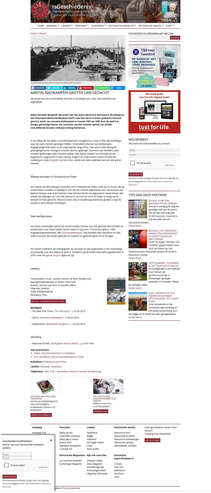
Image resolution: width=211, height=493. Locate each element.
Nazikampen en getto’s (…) (59, 324)
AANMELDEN (101, 411)
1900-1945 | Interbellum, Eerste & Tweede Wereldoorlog (72, 371)
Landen (65, 26)
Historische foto (122, 432)
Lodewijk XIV (65, 448)
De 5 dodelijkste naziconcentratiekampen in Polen (59, 356)
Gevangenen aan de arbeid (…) (65, 343)
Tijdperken (97, 26)
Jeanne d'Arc (65, 442)
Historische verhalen (120, 26)
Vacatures (119, 473)
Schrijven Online (95, 460)
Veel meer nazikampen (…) (52, 317)
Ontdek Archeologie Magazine (43, 397)
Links (116, 476)
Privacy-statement (71, 488)
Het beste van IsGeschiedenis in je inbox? (104, 398)
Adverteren (119, 470)
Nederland (56, 366)
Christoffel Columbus (69, 435)
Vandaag (51, 26)
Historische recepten (124, 435)
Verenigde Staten (95, 442)
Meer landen (93, 448)
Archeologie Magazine (70, 463)
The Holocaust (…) (63, 311)
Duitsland (44, 366)
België (90, 435)
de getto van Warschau (61, 160)
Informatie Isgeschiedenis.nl (123, 457)
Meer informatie (41, 415)
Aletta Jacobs (66, 432)
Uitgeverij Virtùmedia (97, 473)
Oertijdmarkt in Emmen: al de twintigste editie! (164, 264)
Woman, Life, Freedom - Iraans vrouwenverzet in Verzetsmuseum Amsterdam (163, 234)
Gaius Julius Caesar (68, 439)
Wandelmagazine (95, 467)
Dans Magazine (94, 463)
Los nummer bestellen (70, 460)
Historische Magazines (72, 455)
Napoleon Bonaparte (70, 445)
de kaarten (112, 186)
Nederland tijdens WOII (54, 361)
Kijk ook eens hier (97, 455)
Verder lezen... (135, 225)
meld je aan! (152, 440)
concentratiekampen (72, 232)
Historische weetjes (124, 442)
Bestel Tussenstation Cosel (48, 301)
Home (41, 25)
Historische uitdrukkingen (126, 439)
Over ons (118, 467)
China (89, 445)
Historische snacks (149, 26)
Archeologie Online (96, 470)
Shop (167, 26)
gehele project (53, 255)
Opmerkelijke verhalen (125, 445)
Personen (80, 26)
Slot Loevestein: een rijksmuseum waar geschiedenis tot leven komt (163, 297)
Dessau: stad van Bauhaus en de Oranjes (163, 202)
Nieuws (42, 33)
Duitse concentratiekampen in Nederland (54, 353)
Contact (118, 463)
